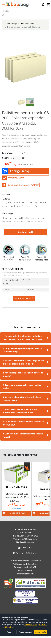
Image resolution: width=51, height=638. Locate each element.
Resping (10, 632)
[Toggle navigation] (3, 4)
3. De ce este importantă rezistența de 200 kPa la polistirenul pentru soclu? (23, 362)
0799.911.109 (26, 547)
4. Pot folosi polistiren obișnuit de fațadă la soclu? (23, 374)
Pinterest (32, 553)
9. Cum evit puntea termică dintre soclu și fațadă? (23, 435)
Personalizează (25, 632)
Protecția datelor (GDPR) (25, 567)
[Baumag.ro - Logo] (18, 4)
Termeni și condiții (25, 573)
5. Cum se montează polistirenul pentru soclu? (22, 386)
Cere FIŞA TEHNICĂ (24, 298)
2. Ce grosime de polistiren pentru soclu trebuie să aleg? (22, 350)
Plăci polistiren (27, 23)
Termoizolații (10, 23)
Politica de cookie (30, 625)
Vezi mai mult (25, 231)
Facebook (19, 553)
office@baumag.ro (26, 542)
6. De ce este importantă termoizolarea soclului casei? (22, 399)
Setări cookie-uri (25, 570)
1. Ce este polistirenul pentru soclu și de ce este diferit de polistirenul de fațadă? (22, 338)
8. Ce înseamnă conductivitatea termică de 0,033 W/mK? (23, 423)
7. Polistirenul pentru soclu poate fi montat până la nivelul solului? (20, 411)
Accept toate (40, 632)
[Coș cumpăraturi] (48, 4)
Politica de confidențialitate (25, 564)
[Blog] (43, 4)
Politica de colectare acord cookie (25, 560)
